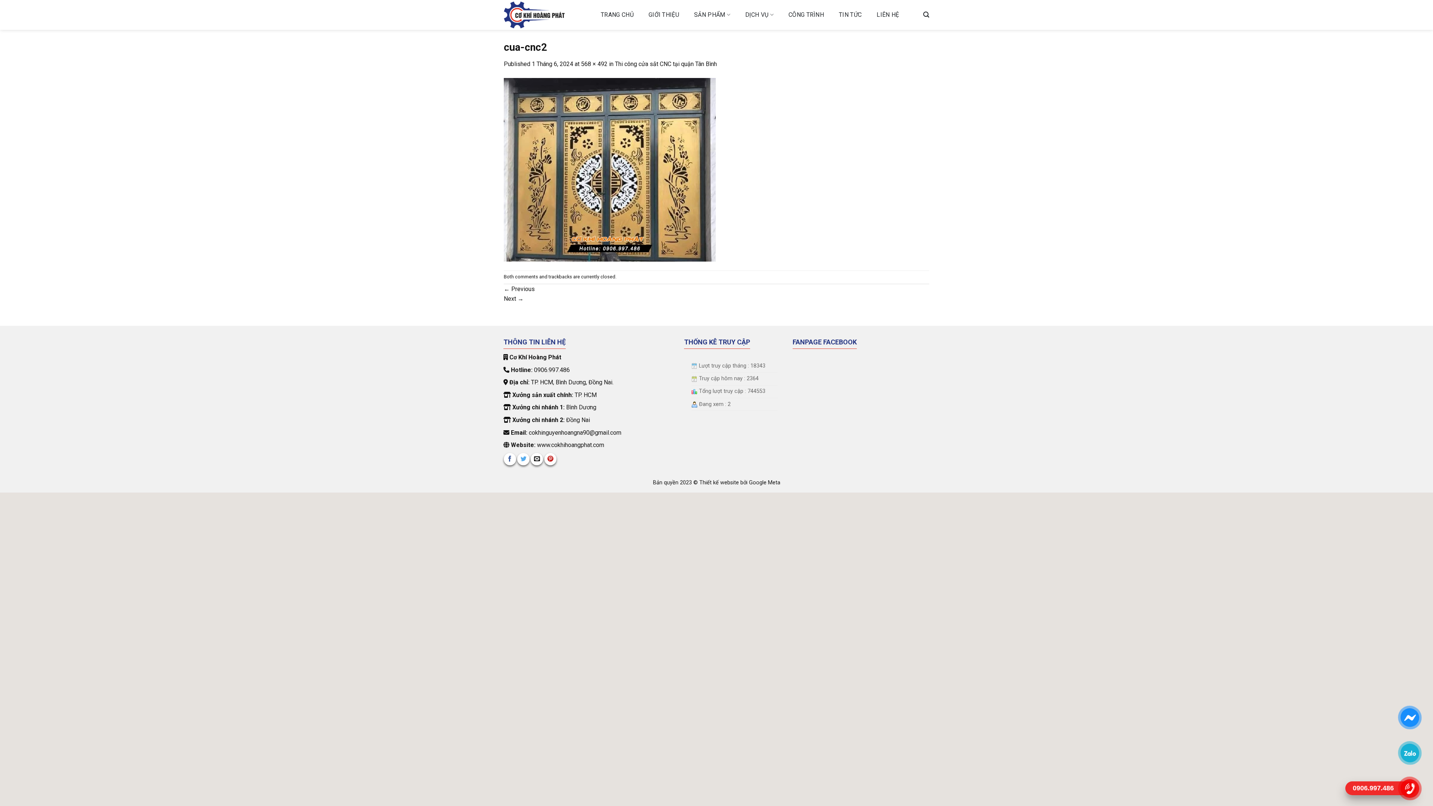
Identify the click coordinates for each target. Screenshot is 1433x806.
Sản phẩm (709, 14)
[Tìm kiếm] (926, 14)
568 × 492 (594, 64)
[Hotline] (1409, 788)
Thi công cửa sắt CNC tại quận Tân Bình (666, 64)
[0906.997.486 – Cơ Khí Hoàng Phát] (547, 15)
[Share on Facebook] (510, 459)
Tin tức (850, 14)
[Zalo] (1409, 753)
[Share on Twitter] (523, 459)
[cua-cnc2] (610, 169)
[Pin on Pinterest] (550, 459)
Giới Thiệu (664, 14)
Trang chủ (617, 14)
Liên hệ (888, 14)
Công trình (806, 14)
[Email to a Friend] (537, 459)
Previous (519, 289)
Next (514, 298)
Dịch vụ (756, 14)
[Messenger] (1409, 717)
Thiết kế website (719, 482)
